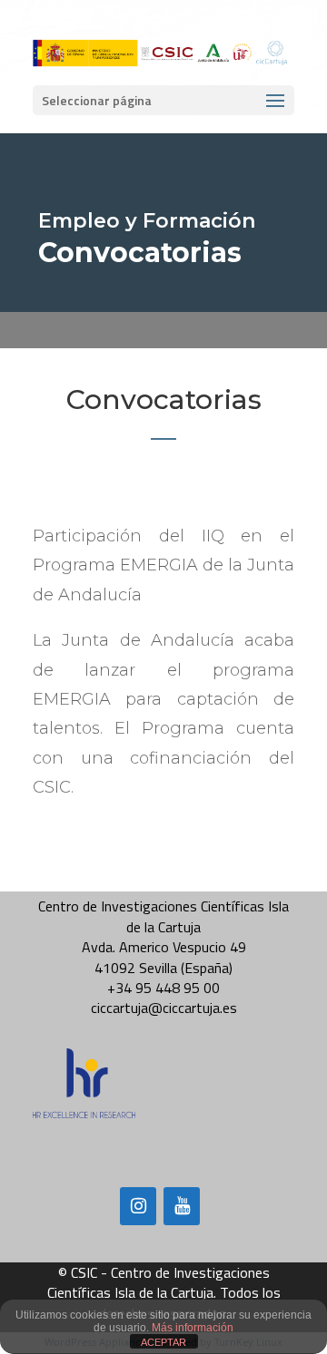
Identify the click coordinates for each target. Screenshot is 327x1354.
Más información (192, 1327)
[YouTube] (182, 1206)
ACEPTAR (163, 1342)
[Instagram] (138, 1206)
